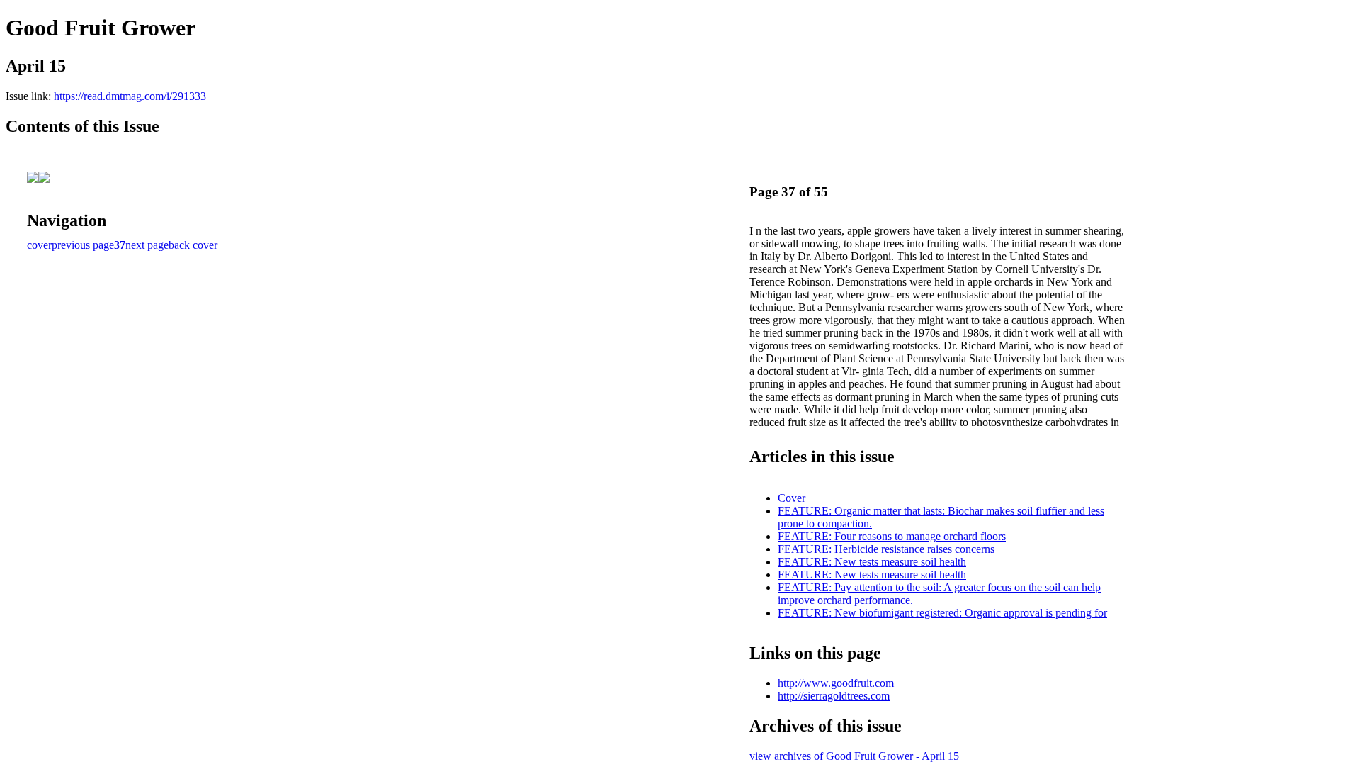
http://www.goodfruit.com (836, 683)
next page (147, 245)
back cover (193, 245)
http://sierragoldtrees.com (834, 696)
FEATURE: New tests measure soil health (872, 562)
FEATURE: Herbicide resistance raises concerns (886, 549)
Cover (791, 498)
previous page (83, 245)
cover (39, 245)
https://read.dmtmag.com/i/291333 (130, 96)
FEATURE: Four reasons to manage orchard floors (892, 536)
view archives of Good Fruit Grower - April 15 (854, 756)
